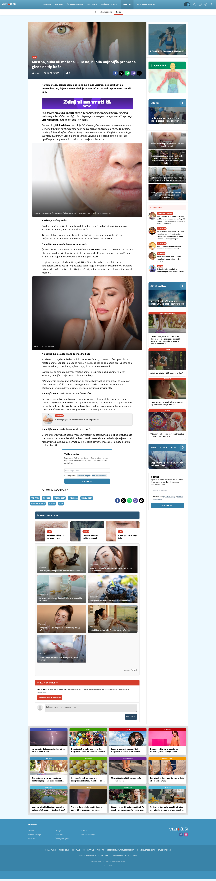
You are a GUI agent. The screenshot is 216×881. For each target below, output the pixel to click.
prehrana (35, 498)
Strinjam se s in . (87, 475)
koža (61, 503)
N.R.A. (38, 73)
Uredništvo (64, 850)
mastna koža (59, 498)
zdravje (51, 503)
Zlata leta (92, 4)
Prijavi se (87, 481)
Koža (118, 12)
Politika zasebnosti (146, 850)
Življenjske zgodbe (146, 4)
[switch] (187, 4)
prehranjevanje (38, 503)
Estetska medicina (103, 12)
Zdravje (47, 4)
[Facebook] (205, 4)
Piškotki (100, 850)
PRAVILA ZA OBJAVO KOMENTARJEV (49, 697)
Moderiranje (88, 850)
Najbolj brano (156, 207)
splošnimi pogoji (83, 475)
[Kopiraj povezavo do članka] (139, 73)
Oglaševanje (50, 850)
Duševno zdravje (110, 4)
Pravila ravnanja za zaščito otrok (94, 855)
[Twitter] (121, 73)
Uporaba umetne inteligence (124, 855)
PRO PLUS (76, 850)
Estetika (127, 4)
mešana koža (86, 498)
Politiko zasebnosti (99, 475)
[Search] (194, 4)
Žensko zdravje (75, 4)
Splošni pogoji (164, 850)
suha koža (73, 498)
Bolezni (59, 4)
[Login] (211, 4)
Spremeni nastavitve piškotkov (120, 850)
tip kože (46, 498)
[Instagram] (200, 4)
